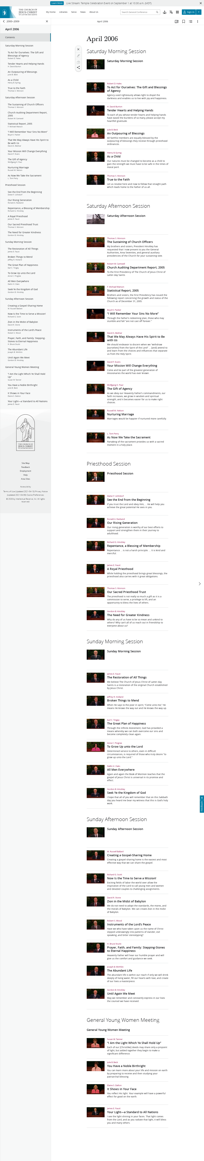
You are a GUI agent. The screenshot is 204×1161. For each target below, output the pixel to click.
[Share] (78, 67)
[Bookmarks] (183, 21)
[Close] (78, 49)
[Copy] (78, 62)
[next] (199, 584)
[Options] (197, 21)
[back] (4, 21)
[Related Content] (190, 21)
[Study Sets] (176, 21)
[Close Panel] (47, 21)
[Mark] (78, 55)
